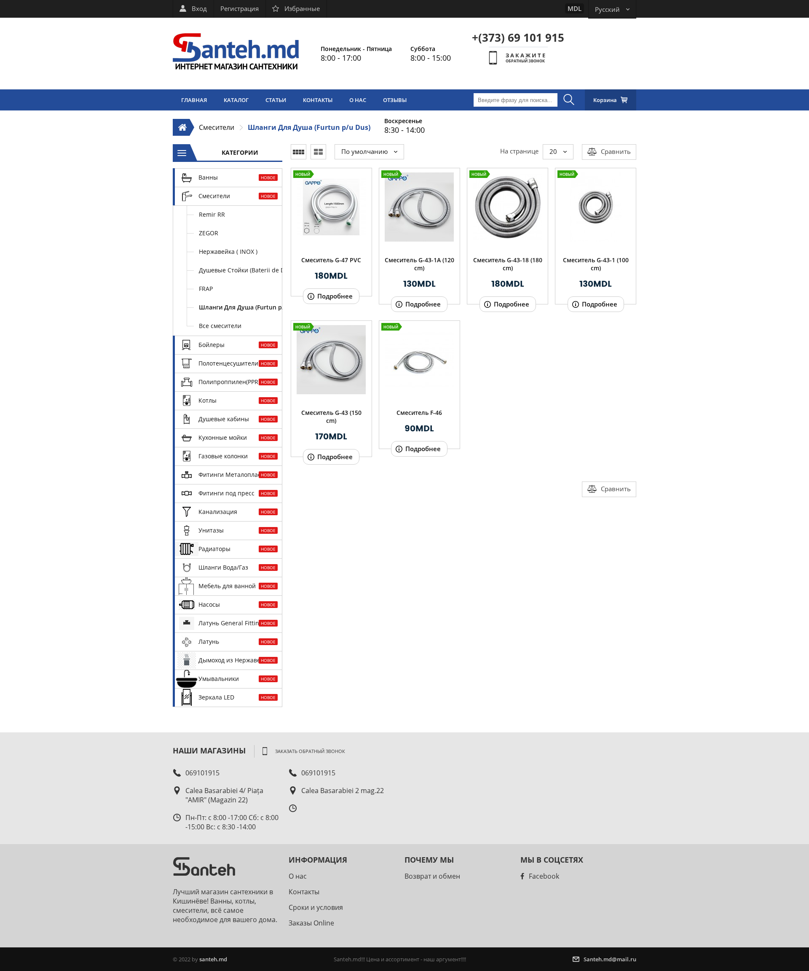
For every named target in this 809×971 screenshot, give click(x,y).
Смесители (216, 127)
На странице (519, 151)
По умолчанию (364, 151)
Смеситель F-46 (419, 413)
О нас (298, 876)
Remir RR (212, 214)
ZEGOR (208, 233)
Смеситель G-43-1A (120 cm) (419, 264)
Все (220, 326)
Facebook (544, 876)
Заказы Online (311, 923)
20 (553, 151)
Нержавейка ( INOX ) (228, 251)
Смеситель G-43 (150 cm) (331, 417)
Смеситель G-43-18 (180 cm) (507, 264)
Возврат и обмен (432, 876)
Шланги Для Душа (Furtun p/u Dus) (309, 127)
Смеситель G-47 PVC (331, 260)
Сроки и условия (316, 907)
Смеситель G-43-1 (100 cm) (596, 264)
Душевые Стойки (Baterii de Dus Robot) (240, 270)
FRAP (206, 289)
